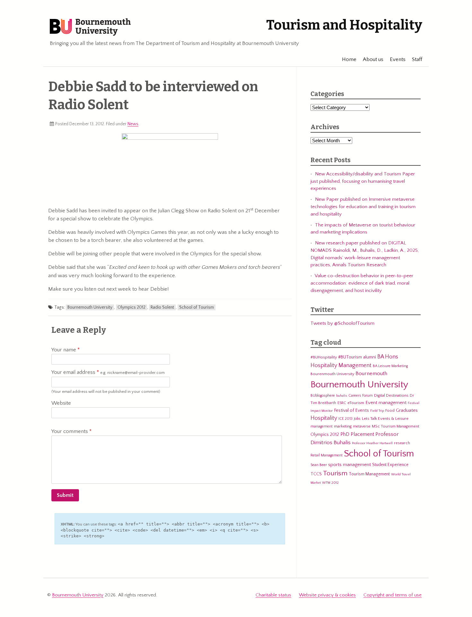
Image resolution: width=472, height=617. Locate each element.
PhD (344, 434)
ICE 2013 (345, 419)
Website (61, 403)
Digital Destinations (391, 395)
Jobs (357, 419)
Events (398, 59)
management (321, 426)
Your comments (70, 431)
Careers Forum (360, 395)
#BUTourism (350, 357)
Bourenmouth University (332, 374)
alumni (369, 357)
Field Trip (377, 411)
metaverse (362, 426)
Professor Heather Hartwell (372, 443)
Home (349, 59)
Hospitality (323, 418)
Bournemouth (371, 373)
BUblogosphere (322, 395)
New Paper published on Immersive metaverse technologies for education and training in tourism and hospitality (362, 206)
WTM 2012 (330, 483)
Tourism (335, 473)
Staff (417, 59)
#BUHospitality (323, 357)
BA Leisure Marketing (390, 366)
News (132, 124)
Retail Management (326, 455)
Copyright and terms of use (392, 595)
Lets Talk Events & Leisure (385, 418)
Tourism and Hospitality (344, 25)
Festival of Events (351, 410)
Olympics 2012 (131, 307)
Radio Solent (162, 307)
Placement (362, 434)
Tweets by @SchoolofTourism (342, 323)
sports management (349, 464)
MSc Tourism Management (395, 426)
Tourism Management (369, 474)
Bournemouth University (90, 27)
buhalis (341, 396)
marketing (343, 426)
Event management (385, 402)
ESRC (341, 403)
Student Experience (390, 464)
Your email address (108, 372)
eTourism (355, 403)
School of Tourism (196, 307)
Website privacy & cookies (327, 595)
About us (373, 59)
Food (390, 410)
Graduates (407, 410)
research (402, 443)
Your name (64, 350)
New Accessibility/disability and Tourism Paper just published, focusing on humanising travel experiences (362, 181)
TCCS (316, 474)
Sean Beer (318, 465)
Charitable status (273, 595)
